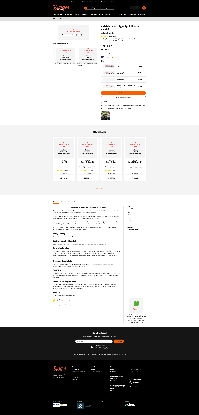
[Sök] (85, 8)
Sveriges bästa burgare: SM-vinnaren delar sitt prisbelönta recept (118, 387)
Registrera (119, 341)
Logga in (112, 369)
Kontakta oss (58, 1)
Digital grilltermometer (123, 66)
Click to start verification (101, 347)
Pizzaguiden (113, 380)
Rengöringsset (121, 79)
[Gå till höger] (97, 54)
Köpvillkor (93, 369)
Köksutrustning (95, 14)
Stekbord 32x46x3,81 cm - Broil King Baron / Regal (126, 86)
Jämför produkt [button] (133, 229)
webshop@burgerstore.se (78, 371)
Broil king (129, 221)
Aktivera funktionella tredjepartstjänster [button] (73, 35)
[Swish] (63, 405)
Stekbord (56, 14)
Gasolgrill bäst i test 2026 (116, 376)
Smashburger (142, 14)
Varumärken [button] (122, 14)
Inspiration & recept (67, 1)
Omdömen (89, 1)
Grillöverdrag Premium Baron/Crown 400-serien (126, 72)
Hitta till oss (113, 374)
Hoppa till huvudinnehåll (99, 2)
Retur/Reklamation (115, 393)
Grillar (62, 14)
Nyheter (84, 1)
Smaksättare (85, 14)
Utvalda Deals (132, 14)
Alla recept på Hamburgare (107, 1)
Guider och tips (77, 1)
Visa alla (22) (99, 188)
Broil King (67, 18)
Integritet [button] (112, 390)
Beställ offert (134, 8)
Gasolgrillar (61, 18)
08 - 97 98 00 (75, 369)
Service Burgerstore (96, 371)
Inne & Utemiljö (105, 14)
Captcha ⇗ (105, 348)
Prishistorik (105, 50)
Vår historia (113, 371)
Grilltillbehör (77, 14)
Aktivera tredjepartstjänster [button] (109, 66)
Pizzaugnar (68, 14)
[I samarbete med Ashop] (130, 404)
